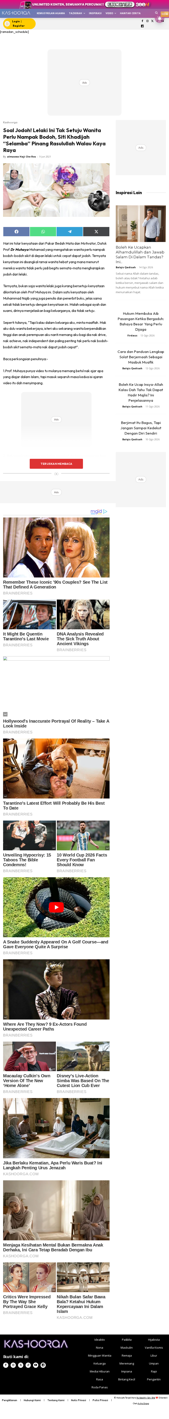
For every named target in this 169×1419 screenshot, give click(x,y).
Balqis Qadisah (126, 267)
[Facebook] (142, 21)
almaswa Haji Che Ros (21, 156)
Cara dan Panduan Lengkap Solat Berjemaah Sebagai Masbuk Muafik (141, 356)
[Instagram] (147, 21)
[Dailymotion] (142, 26)
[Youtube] (35, 1365)
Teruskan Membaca (56, 463)
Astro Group (143, 1403)
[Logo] (16, 13)
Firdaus (132, 335)
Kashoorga (10, 122)
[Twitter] (152, 21)
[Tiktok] (28, 1365)
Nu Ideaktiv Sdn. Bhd (145, 1398)
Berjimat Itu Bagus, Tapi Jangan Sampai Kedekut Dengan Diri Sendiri (140, 427)
